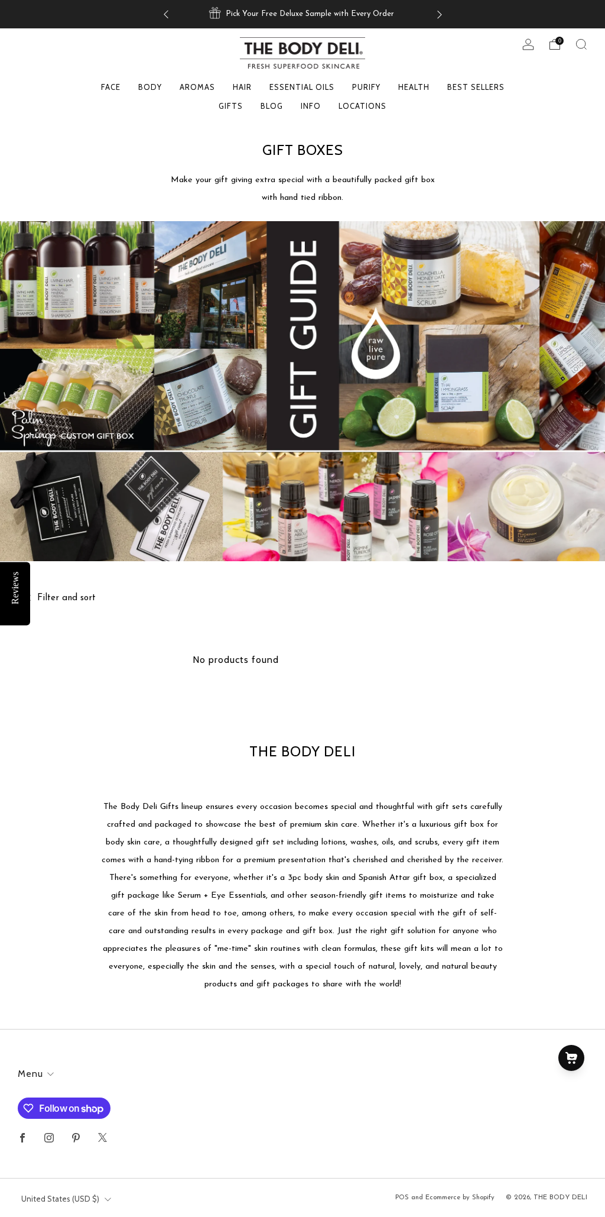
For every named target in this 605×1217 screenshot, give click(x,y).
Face (111, 87)
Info (311, 106)
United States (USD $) (60, 1198)
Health (414, 87)
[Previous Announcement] (166, 14)
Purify (366, 87)
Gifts (231, 106)
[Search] (581, 44)
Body (150, 87)
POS (402, 1197)
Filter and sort (66, 598)
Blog (272, 106)
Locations (362, 106)
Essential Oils (301, 87)
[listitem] (303, 14)
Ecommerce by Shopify (460, 1197)
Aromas (197, 87)
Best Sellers (476, 87)
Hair (242, 87)
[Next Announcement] (439, 14)
